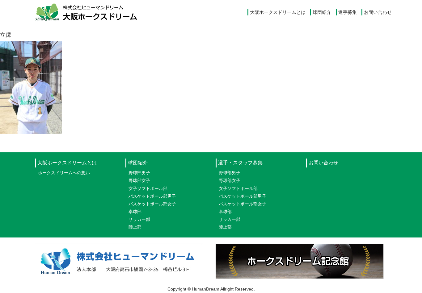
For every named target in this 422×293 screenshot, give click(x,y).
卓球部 (135, 211)
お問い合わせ (378, 12)
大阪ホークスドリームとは (278, 12)
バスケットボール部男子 (152, 196)
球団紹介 (322, 12)
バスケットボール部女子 (152, 203)
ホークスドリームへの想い (64, 172)
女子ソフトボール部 (148, 188)
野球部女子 (139, 180)
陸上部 (135, 227)
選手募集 (347, 12)
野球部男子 (139, 172)
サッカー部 (139, 219)
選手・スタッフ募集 (240, 162)
